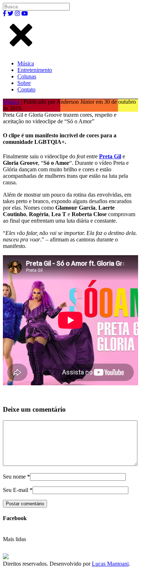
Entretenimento (34, 70)
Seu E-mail (15, 490)
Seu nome (14, 476)
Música (25, 63)
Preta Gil (110, 156)
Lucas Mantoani (110, 564)
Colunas (26, 76)
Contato (26, 89)
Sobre (24, 83)
